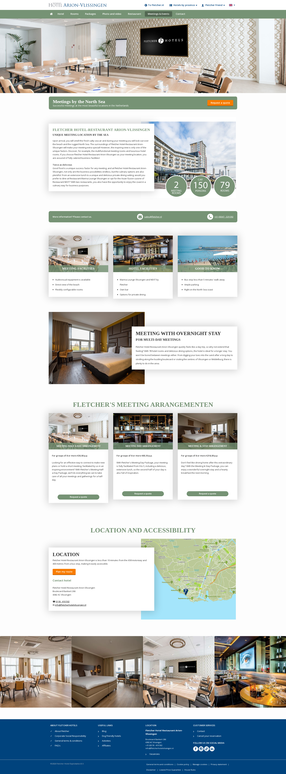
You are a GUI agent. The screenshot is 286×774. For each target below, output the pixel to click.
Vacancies (154, 753)
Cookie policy (183, 764)
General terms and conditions (159, 764)
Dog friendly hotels (111, 735)
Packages (90, 13)
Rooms (74, 13)
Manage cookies (200, 764)
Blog (104, 731)
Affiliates (106, 745)
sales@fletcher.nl (153, 216)
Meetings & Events (158, 13)
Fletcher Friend (214, 5)
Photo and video (111, 13)
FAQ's (57, 745)
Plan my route (64, 571)
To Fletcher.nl (156, 5)
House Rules (189, 770)
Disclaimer (151, 770)
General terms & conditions (68, 740)
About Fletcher (62, 731)
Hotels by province (184, 5)
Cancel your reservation (209, 735)
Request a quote (220, 102)
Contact (180, 13)
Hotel (61, 13)
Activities (106, 740)
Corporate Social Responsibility (70, 735)
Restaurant (134, 13)
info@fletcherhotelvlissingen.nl (159, 748)
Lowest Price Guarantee (170, 770)
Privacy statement (219, 764)
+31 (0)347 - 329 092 (224, 216)
